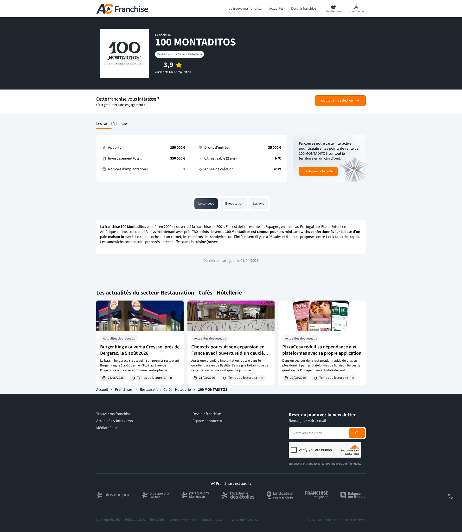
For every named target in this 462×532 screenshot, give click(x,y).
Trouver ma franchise (113, 414)
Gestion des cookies (183, 520)
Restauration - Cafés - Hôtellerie (179, 54)
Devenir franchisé (206, 414)
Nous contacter (213, 520)
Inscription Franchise (243, 520)
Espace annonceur (207, 420)
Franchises (124, 389)
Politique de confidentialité (144, 520)
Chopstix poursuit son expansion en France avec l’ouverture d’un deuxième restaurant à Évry (230, 353)
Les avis (258, 203)
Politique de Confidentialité (344, 464)
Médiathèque (107, 427)
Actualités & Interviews (114, 420)
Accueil (102, 389)
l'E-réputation (233, 203)
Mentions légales (108, 520)
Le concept (206, 203)
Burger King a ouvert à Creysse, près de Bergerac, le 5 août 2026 (140, 350)
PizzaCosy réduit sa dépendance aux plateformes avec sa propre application (321, 350)
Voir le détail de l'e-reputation (173, 72)
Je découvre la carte (318, 171)
